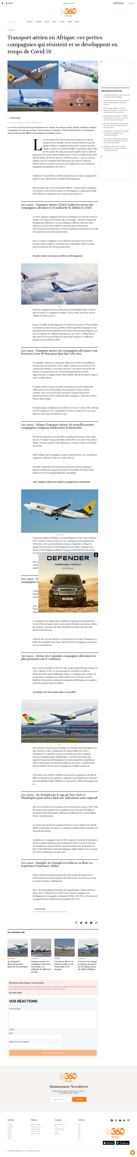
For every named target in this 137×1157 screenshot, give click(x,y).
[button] (132, 1152)
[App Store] (109, 1142)
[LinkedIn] (124, 1120)
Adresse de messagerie (19, 1042)
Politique (30, 21)
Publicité (56, 1133)
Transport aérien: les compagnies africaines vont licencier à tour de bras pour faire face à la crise (59, 352)
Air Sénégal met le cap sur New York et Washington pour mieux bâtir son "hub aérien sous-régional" (59, 796)
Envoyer (79, 1099)
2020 (79, 1129)
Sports (77, 21)
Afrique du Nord (35, 1124)
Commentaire (15, 1009)
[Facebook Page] (112, 1120)
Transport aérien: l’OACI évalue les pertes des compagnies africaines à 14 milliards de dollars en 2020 (57, 206)
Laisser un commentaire (53, 1053)
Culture (61, 21)
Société (47, 21)
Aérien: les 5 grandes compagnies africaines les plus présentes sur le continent (58, 657)
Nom (11, 1033)
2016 (79, 1138)
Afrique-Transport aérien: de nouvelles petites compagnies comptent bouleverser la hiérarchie (57, 426)
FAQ (55, 1127)
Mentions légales (59, 1129)
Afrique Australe (35, 1133)
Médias (69, 21)
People (54, 21)
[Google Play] (122, 1142)
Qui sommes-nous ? (60, 1124)
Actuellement (11, 21)
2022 (79, 1124)
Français (131, 3)
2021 (79, 1127)
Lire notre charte (15, 993)
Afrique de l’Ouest (36, 1127)
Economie (39, 21)
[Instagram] (128, 1120)
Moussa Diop (15, 118)
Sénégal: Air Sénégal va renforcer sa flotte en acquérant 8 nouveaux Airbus (57, 864)
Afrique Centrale (35, 1129)
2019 (79, 1131)
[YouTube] (120, 1120)
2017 (79, 1136)
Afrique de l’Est (35, 1131)
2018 (79, 1133)
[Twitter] (116, 1120)
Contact (56, 1131)
